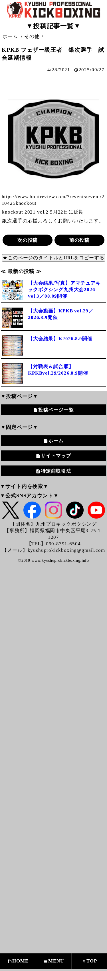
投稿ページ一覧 (56, 410)
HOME (18, 961)
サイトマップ (56, 455)
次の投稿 (27, 240)
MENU (53, 961)
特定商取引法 (56, 471)
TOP (89, 961)
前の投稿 (79, 240)
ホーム (56, 440)
